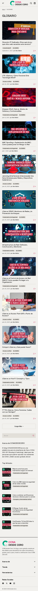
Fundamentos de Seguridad (10, 115)
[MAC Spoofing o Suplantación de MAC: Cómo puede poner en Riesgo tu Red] (19, 130)
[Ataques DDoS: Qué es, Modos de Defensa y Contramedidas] (19, 97)
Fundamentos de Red (8, 250)
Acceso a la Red (7, 81)
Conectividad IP (7, 48)
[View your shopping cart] (35, 3)
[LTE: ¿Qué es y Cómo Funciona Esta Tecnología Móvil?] (19, 64)
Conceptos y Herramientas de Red (22, 499)
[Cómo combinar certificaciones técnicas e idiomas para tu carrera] (6, 498)
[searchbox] (17, 435)
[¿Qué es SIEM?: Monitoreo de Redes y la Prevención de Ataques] (19, 199)
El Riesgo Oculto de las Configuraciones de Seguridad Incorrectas (22, 510)
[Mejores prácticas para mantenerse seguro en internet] (6, 472)
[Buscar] (34, 435)
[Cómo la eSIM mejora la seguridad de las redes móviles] (6, 485)
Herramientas (7, 572)
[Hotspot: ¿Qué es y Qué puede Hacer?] (19, 335)
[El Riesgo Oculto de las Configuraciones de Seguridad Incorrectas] (6, 511)
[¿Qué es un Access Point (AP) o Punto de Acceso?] (19, 302)
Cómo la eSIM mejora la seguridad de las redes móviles (23, 483)
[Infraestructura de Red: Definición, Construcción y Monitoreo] (19, 233)
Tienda (4, 567)
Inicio (3, 9)
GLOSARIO (16, 48)
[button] (3, 3)
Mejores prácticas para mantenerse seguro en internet (22, 469)
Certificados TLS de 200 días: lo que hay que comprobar (23, 522)
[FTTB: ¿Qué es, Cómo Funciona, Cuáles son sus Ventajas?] (19, 398)
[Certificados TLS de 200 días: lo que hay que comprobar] (6, 524)
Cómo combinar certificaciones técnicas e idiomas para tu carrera (23, 496)
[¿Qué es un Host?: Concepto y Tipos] (19, 366)
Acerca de (6, 562)
